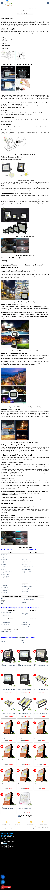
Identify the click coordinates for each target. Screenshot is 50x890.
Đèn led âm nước (25, 562)
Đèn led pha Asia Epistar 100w (24, 689)
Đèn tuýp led (3, 561)
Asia (2, 643)
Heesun (2, 644)
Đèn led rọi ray (3, 562)
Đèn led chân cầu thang (5, 577)
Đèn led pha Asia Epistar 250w (24, 665)
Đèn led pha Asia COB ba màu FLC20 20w (24, 738)
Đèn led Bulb (3, 564)
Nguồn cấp (3, 600)
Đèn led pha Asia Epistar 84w (24, 713)
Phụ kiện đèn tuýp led (26, 626)
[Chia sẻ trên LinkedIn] (13, 846)
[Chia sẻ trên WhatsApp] (2, 846)
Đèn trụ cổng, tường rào (26, 569)
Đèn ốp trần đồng (25, 588)
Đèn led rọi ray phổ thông (5, 622)
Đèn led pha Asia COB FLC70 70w (41, 761)
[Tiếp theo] (31, 816)
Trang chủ (17, 8)
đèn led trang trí (23, 550)
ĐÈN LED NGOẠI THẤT (24, 8)
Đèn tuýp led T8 (25, 621)
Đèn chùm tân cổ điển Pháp (27, 586)
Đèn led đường (25, 559)
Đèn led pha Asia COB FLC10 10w (8, 808)
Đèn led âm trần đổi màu (5, 615)
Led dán (2, 598)
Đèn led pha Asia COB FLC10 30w (25, 784)
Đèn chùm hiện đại (4, 584)
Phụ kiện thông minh (5, 601)
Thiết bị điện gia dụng (26, 601)
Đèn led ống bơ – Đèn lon (5, 574)
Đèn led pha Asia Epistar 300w (8, 665)
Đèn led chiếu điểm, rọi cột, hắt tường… (29, 566)
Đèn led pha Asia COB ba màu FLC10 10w (40, 738)
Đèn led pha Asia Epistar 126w (8, 713)
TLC (23, 642)
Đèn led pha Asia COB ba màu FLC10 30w (8, 738)
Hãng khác (24, 643)
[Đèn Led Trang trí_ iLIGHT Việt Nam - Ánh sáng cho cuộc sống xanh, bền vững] (24, 3)
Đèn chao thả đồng (25, 589)
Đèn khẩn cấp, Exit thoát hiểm (6, 571)
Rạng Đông (3, 641)
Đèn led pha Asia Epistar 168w (41, 689)
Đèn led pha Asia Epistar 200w (41, 665)
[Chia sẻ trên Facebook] (4, 846)
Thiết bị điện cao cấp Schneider (28, 599)
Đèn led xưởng (3, 569)
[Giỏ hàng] (48, 3)
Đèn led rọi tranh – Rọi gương (6, 572)
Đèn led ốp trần (4, 559)
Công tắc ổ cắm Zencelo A (6, 633)
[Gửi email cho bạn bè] (9, 846)
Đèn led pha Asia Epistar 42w (40, 713)
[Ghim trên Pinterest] (11, 846)
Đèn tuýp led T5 (25, 622)
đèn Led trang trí (20, 637)
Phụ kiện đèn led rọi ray (5, 624)
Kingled (2, 639)
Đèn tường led (3, 567)
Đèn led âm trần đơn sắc (5, 614)
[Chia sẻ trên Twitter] (6, 846)
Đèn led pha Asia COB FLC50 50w (8, 784)
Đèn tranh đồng (25, 591)
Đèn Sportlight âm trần (5, 556)
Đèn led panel (3, 557)
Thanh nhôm (3, 603)
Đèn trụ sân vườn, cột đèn (27, 571)
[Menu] (2, 3)
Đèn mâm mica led (4, 587)
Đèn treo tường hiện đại (5, 590)
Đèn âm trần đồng (25, 583)
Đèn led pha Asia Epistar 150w (8, 689)
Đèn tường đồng (25, 593)
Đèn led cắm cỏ (25, 564)
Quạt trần (24, 602)
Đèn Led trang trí (4, 592)
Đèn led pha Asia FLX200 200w (24, 808)
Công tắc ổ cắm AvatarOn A (6, 631)
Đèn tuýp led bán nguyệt (26, 624)
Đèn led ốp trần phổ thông (27, 613)
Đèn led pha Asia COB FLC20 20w (41, 784)
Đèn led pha (24, 567)
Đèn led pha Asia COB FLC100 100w (24, 761)
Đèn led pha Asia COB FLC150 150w (8, 761)
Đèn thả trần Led (4, 585)
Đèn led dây (3, 566)
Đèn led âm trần (4, 554)
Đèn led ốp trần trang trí (26, 614)
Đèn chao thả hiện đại (5, 589)
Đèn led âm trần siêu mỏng (6, 612)
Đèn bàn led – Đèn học (5, 576)
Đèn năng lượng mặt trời (26, 572)
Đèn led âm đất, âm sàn (26, 561)
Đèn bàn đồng (24, 584)
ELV (23, 640)
